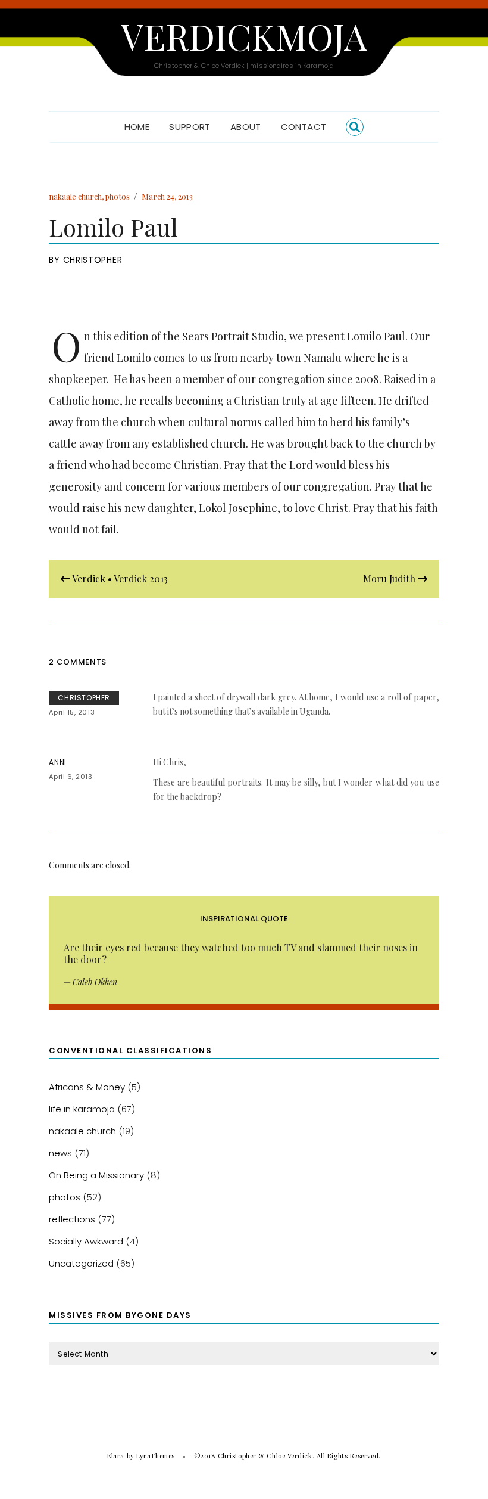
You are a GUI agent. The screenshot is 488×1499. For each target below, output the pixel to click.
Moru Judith (390, 578)
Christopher (93, 260)
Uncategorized (81, 1263)
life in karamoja (82, 1109)
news (60, 1153)
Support (190, 126)
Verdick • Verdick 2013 (119, 578)
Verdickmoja (244, 36)
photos (117, 196)
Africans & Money (87, 1087)
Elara (115, 1455)
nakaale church (75, 196)
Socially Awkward (86, 1241)
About (245, 126)
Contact (304, 126)
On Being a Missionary (96, 1175)
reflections (72, 1219)
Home (137, 126)
